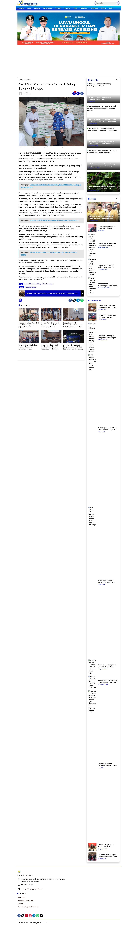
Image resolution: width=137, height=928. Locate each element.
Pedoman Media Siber (25, 901)
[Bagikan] (82, 93)
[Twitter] (74, 300)
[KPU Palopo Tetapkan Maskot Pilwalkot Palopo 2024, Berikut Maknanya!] (92, 582)
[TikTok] (41, 915)
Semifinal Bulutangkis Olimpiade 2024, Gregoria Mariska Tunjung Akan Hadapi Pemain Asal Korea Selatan (108, 337)
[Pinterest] (26, 915)
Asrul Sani (29, 284)
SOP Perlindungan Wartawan (27, 907)
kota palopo (49, 284)
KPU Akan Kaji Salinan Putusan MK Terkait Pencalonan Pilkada (106, 846)
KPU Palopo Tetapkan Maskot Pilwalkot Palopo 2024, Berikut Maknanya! (107, 581)
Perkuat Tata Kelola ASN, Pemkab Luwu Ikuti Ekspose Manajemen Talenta (51, 325)
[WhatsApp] (82, 300)
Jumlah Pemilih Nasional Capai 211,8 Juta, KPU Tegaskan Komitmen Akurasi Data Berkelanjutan (107, 244)
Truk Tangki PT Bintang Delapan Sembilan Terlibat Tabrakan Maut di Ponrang (73, 347)
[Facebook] (70, 300)
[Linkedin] (34, 915)
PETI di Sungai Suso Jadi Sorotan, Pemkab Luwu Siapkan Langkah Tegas (49, 347)
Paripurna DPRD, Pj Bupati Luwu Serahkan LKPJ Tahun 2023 (108, 856)
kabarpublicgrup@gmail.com (32, 889)
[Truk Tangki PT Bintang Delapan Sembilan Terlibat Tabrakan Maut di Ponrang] (73, 336)
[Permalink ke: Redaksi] (21, 93)
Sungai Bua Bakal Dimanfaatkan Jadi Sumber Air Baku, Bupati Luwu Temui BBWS (73, 325)
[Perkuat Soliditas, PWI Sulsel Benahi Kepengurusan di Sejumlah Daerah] (29, 314)
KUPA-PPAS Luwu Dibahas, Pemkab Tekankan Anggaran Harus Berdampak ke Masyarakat (29, 347)
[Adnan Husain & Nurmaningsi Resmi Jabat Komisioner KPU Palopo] (92, 285)
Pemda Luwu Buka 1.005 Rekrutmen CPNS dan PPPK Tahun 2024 (107, 307)
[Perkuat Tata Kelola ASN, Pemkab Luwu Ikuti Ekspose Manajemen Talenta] (51, 314)
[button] (118, 3)
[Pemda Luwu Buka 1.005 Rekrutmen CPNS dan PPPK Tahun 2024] (92, 307)
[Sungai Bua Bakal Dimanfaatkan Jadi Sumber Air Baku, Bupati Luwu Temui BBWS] (73, 314)
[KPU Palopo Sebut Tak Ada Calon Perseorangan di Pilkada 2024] (92, 429)
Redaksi (25, 92)
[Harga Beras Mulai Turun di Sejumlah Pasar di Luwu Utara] (92, 317)
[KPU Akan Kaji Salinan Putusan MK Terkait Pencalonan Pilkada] (92, 847)
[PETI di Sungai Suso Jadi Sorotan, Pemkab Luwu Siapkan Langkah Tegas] (51, 336)
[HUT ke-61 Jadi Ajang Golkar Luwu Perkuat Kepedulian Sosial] (92, 267)
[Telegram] (78, 300)
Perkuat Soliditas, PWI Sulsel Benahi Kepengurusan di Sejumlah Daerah (29, 325)
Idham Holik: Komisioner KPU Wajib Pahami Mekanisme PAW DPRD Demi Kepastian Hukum (107, 227)
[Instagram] (30, 915)
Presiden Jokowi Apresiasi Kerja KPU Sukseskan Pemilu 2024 (107, 666)
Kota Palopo (31, 287)
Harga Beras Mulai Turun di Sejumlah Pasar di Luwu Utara (108, 316)
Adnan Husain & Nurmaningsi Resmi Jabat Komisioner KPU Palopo (107, 285)
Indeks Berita (22, 897)
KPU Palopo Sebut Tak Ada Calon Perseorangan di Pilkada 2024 (108, 429)
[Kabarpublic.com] (27, 3)
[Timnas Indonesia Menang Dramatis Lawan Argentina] (92, 682)
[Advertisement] (68, 60)
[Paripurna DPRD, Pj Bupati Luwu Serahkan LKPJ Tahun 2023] (92, 856)
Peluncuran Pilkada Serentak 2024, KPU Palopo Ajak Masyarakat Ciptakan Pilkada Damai (108, 765)
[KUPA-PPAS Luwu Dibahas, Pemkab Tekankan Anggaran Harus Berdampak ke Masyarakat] (29, 336)
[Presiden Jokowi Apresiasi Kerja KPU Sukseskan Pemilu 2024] (92, 666)
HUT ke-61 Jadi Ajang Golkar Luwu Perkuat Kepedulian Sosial (105, 266)
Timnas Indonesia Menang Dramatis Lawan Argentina (108, 681)
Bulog (39, 284)
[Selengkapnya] (117, 80)
